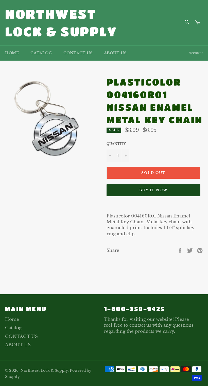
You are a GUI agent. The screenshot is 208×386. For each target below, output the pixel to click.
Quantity (116, 144)
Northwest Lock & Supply (61, 22)
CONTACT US (78, 53)
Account (196, 53)
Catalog (41, 53)
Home (12, 53)
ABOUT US (115, 53)
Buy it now (153, 190)
